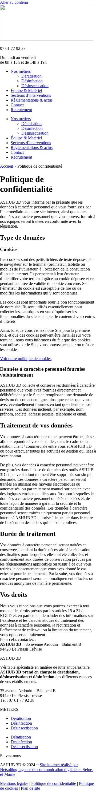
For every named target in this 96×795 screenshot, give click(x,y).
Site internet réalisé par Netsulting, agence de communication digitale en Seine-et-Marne (46, 769)
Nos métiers (21, 71)
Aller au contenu (14, 2)
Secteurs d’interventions (31, 95)
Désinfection (32, 81)
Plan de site (30, 788)
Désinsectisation (35, 85)
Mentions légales (14, 783)
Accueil (6, 166)
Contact (17, 105)
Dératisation (31, 76)
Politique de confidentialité (53, 783)
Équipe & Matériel (26, 90)
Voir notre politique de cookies (25, 358)
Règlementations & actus (32, 100)
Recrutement (21, 109)
